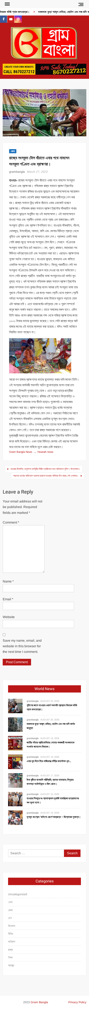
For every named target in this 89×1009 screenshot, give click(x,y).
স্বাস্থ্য (11, 965)
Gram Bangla (39, 1002)
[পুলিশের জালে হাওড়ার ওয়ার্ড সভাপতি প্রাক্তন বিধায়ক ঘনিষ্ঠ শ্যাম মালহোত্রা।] (15, 706)
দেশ (10, 918)
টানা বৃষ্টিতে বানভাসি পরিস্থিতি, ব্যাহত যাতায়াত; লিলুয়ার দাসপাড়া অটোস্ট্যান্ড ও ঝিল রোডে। (50, 782)
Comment (11, 522)
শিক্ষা (10, 957)
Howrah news (45, 451)
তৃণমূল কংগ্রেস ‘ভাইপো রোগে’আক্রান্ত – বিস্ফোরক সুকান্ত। (54, 817)
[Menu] (7, 4)
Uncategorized (17, 894)
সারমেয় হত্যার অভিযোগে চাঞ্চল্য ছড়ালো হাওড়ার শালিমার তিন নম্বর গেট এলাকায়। (45, 475)
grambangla (17, 171)
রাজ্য (10, 949)
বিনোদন (11, 926)
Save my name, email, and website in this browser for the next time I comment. (22, 646)
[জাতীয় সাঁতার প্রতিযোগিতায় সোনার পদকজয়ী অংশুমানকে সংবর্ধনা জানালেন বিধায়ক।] (15, 743)
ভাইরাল (11, 941)
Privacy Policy (77, 1002)
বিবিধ (10, 933)
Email (8, 599)
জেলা (13, 151)
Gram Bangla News (20, 451)
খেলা (10, 902)
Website (9, 617)
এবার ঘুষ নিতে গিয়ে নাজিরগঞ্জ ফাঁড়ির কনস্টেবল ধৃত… (49, 761)
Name (8, 581)
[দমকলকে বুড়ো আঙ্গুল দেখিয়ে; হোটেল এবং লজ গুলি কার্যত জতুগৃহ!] (15, 724)
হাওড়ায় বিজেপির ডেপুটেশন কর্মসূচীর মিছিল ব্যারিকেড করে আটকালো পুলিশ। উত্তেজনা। (45, 468)
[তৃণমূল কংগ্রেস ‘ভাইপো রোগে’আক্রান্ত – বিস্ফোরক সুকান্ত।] (15, 817)
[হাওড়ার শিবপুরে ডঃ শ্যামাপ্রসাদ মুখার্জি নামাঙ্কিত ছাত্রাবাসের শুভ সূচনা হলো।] (15, 799)
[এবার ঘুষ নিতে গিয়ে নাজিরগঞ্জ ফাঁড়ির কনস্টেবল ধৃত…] (15, 761)
